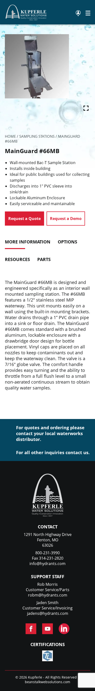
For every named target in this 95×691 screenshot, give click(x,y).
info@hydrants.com (47, 563)
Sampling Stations (37, 136)
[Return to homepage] (26, 18)
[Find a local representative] (78, 13)
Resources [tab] (17, 259)
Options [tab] (67, 242)
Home (10, 136)
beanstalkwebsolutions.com (47, 682)
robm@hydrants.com (47, 595)
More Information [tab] (27, 242)
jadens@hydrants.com (47, 613)
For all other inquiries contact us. (53, 452)
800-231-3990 (47, 552)
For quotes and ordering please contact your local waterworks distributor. (50, 433)
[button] (86, 107)
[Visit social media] (31, 628)
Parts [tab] (44, 259)
